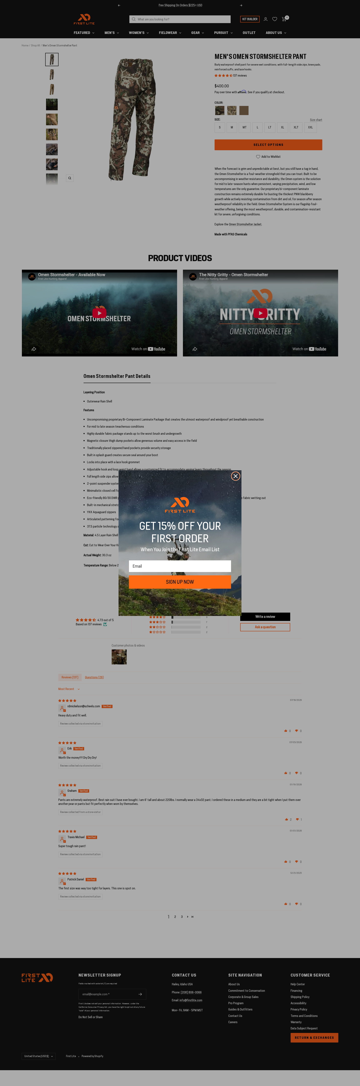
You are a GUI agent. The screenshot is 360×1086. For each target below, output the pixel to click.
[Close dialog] (235, 476)
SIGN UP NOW (180, 582)
